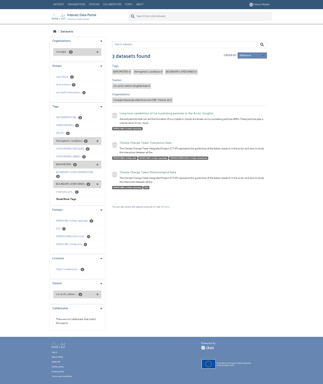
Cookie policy (58, 367)
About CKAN (57, 357)
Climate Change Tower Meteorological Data (148, 172)
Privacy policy (58, 371)
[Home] (54, 31)
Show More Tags (66, 199)
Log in (54, 352)
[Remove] (129, 72)
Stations (94, 5)
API (154, 207)
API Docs (165, 207)
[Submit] (262, 44)
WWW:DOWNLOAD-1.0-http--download (188, 158)
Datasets (58, 5)
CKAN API (56, 362)
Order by (230, 55)
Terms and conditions (62, 376)
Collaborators (112, 5)
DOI (146, 187)
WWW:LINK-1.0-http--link (124, 158)
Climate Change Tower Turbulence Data (145, 142)
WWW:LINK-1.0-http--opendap (127, 128)
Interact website (261, 5)
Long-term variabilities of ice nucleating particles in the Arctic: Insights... (167, 113)
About (140, 5)
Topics (128, 5)
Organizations (76, 5)
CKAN (207, 348)
